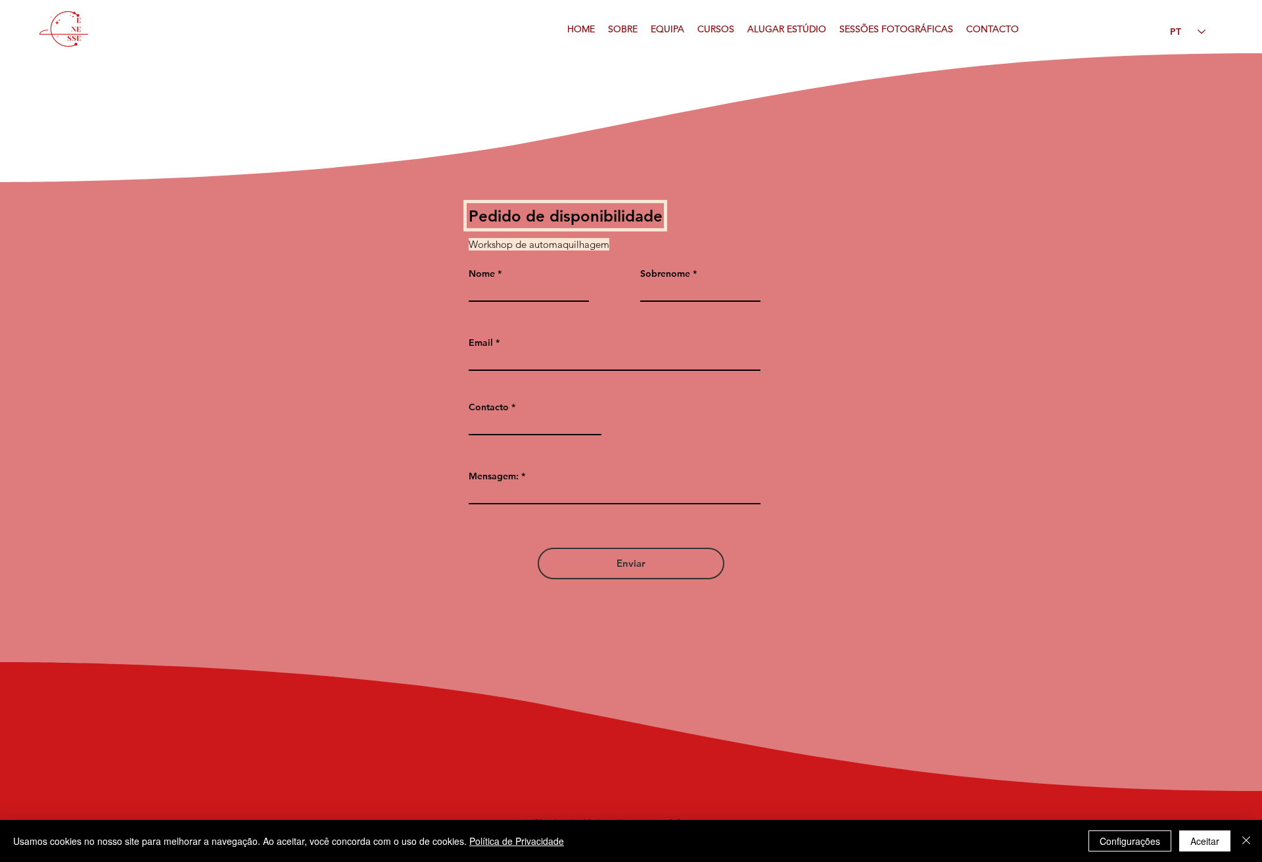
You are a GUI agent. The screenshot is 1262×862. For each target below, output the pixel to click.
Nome (482, 273)
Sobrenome (665, 273)
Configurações (1130, 841)
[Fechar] (1246, 840)
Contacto (489, 407)
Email (481, 342)
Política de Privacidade (516, 841)
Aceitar (1204, 841)
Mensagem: (494, 476)
